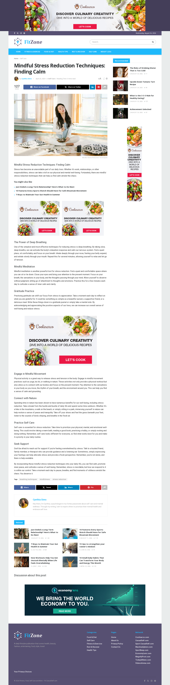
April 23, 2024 (40, 79)
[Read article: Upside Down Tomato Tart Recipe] (120, 85)
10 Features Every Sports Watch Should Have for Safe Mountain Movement (51, 190)
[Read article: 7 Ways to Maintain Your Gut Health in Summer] (21, 548)
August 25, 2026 (136, 74)
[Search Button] (153, 41)
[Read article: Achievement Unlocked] (120, 113)
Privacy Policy (117, 644)
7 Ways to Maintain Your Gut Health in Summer (38, 194)
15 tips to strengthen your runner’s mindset (92, 545)
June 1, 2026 (36, 566)
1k (94, 550)
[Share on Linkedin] (92, 87)
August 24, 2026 (136, 87)
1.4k (47, 538)
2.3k (45, 566)
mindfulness (45, 479)
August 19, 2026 (38, 538)
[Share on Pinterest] (98, 87)
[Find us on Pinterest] (24, 33)
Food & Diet (49, 52)
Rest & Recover (78, 52)
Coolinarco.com (142, 637)
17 (146, 74)
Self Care (93, 52)
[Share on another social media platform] (104, 87)
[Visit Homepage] (28, 42)
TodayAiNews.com (143, 660)
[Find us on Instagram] (21, 33)
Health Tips (63, 52)
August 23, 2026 (136, 101)
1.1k (96, 538)
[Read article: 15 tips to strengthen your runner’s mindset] (70, 548)
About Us (115, 640)
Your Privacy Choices (23, 672)
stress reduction (59, 479)
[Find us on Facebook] (14, 33)
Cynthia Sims (27, 79)
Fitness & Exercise (32, 52)
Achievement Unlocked (140, 109)
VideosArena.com (142, 663)
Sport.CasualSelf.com (144, 644)
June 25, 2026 (85, 550)
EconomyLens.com (143, 653)
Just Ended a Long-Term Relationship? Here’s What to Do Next (45, 187)
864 (45, 550)
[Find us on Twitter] (18, 33)
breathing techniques (28, 479)
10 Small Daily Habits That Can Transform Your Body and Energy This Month (91, 560)
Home (18, 52)
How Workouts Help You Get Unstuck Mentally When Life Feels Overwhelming (44, 560)
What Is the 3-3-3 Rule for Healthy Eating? (142, 96)
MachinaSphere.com (144, 647)
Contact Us (115, 647)
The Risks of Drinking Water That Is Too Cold (143, 69)
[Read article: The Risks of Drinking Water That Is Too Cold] (120, 72)
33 (146, 112)
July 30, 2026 (36, 550)
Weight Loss (106, 52)
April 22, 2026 (85, 566)
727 (146, 101)
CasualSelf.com (142, 640)
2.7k (94, 566)
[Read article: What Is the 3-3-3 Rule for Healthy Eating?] (120, 99)
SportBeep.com (141, 650)
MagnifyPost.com (142, 657)
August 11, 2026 (86, 538)
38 (146, 87)
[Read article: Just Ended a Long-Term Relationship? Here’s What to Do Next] (21, 533)
